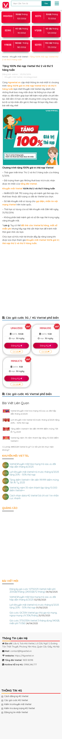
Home (5, 56)
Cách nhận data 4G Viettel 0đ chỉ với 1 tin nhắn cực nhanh (34, 497)
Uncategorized (30, 77)
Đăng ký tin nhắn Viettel (19, 712)
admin (15, 74)
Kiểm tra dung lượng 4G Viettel (22, 708)
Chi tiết (16, 352)
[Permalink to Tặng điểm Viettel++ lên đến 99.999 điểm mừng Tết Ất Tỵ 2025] (6, 428)
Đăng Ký (15, 345)
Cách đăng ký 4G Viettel (19, 696)
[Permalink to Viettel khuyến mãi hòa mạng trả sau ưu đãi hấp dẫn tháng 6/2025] (6, 411)
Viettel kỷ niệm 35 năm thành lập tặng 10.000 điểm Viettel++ (33, 489)
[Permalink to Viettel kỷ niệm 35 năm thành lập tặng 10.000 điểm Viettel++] (6, 437)
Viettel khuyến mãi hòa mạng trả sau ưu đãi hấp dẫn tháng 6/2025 (33, 465)
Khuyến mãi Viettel (19, 56)
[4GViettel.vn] (5, 4)
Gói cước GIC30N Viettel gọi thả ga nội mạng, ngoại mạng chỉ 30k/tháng (33, 614)
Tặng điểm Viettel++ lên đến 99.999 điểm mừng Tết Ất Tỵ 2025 (34, 481)
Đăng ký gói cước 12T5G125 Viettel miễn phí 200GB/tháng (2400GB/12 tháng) (32, 590)
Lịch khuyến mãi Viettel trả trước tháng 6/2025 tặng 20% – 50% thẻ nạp (34, 473)
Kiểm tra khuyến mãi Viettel (20, 704)
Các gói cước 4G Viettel (19, 700)
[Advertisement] (31, 282)
